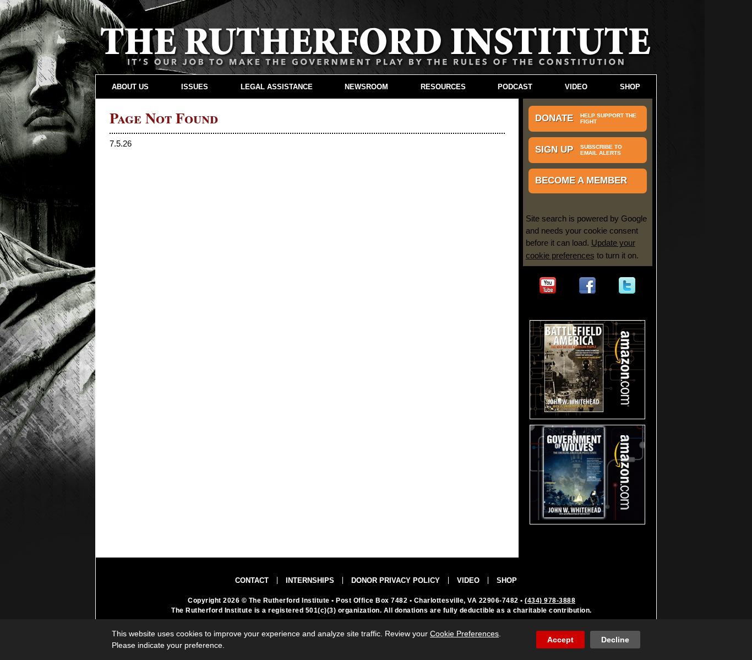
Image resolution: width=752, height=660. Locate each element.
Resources (443, 87)
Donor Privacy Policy (395, 580)
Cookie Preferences (464, 633)
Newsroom (366, 87)
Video (576, 87)
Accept (560, 639)
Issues (194, 87)
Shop (630, 87)
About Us (130, 87)
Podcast (515, 87)
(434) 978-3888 (550, 600)
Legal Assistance (277, 87)
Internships (310, 580)
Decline (615, 639)
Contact (252, 580)
